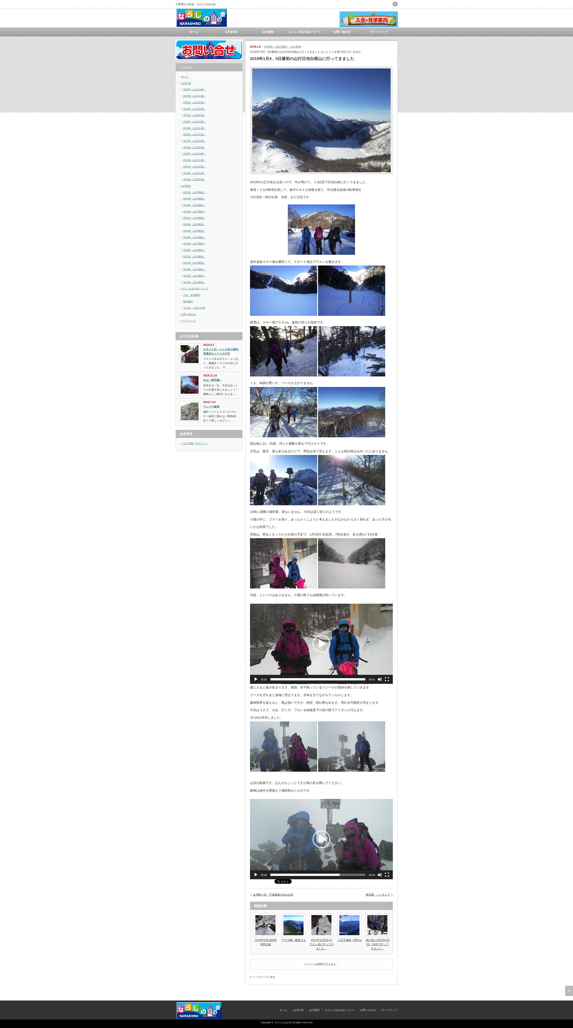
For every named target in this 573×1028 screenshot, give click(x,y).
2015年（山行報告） (194, 256)
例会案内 (188, 301)
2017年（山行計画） (194, 141)
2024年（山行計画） (194, 96)
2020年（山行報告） (194, 224)
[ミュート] (380, 679)
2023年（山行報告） (194, 205)
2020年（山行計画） (194, 121)
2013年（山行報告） (194, 269)
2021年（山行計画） (194, 115)
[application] (321, 644)
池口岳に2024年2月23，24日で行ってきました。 (378, 944)
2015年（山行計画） (194, 153)
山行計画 (231, 32)
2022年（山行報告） (194, 211)
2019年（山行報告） (276, 46)
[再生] (256, 679)
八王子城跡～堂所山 (350, 940)
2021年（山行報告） (194, 218)
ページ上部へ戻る (569, 991)
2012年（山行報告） (194, 275)
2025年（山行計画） (194, 89)
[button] (321, 644)
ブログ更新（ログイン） (194, 443)
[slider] (317, 679)
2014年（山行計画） (194, 160)
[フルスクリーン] (387, 679)
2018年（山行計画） (194, 134)
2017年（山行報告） (194, 243)
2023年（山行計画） (194, 102)
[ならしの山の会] (201, 25)
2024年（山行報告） (194, 198)
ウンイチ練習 (211, 406)
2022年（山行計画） (194, 109)
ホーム (194, 32)
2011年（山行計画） (194, 179)
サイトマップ (379, 32)
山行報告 (268, 32)
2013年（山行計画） (194, 166)
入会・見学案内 (191, 295)
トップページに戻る (264, 977)
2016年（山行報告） (194, 250)
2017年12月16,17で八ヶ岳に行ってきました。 (322, 944)
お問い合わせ (342, 32)
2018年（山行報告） (194, 237)
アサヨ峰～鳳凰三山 (294, 940)
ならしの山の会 (283, 1022)
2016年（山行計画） (194, 147)
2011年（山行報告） (194, 282)
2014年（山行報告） (194, 262)
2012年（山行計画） (194, 173)
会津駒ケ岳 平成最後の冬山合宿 (273, 894)
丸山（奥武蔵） (212, 380)
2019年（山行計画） (194, 128)
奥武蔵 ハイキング (378, 894)
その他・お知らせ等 (194, 307)
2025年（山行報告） (194, 192)
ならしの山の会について (305, 32)
